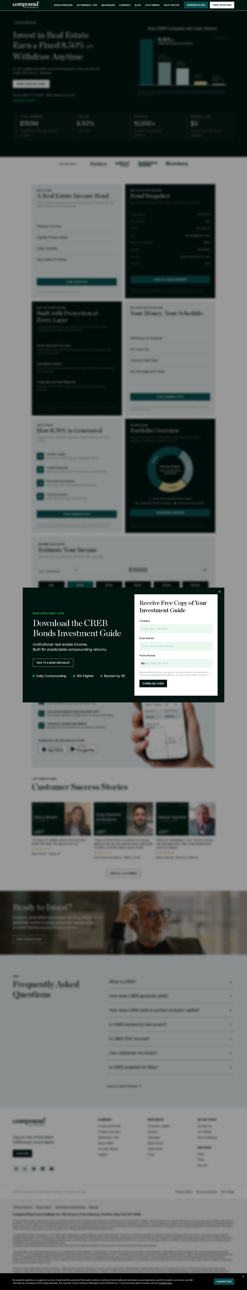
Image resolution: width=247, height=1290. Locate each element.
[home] (26, 5)
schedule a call (196, 5)
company (125, 5)
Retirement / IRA (87, 5)
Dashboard (108, 5)
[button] (125, 5)
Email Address (146, 638)
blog (138, 5)
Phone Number (147, 655)
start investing (222, 5)
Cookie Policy (165, 1283)
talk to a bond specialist (53, 662)
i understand (224, 1281)
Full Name (144, 620)
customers (152, 5)
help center (171, 5)
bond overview (63, 5)
